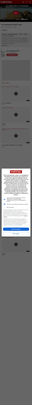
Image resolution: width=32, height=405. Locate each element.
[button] (16, 207)
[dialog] (16, 203)
